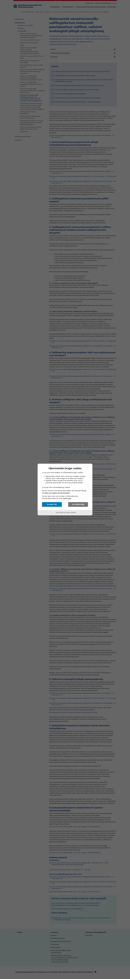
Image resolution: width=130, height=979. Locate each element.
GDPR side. (67, 498)
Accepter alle (52, 504)
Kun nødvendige (78, 504)
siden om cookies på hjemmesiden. (57, 493)
